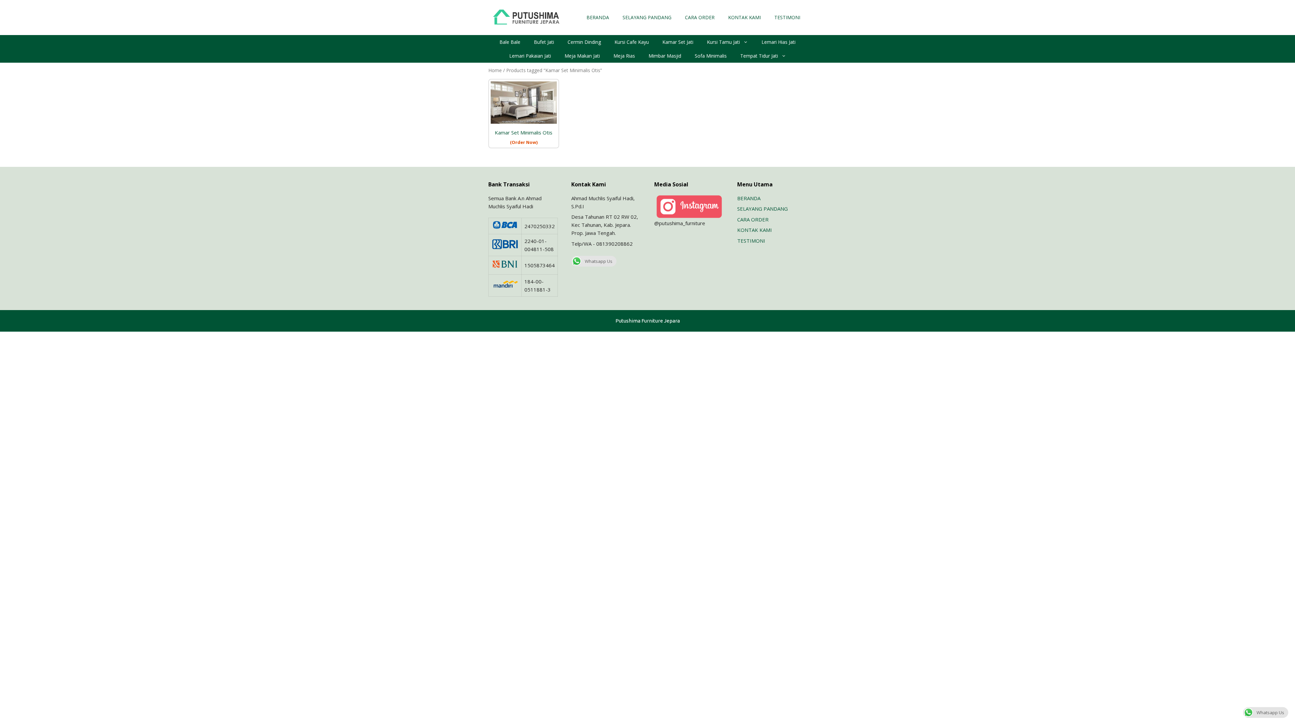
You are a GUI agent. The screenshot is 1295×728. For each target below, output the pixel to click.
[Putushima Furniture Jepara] (527, 16)
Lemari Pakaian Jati (530, 56)
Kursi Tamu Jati (723, 42)
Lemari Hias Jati (778, 42)
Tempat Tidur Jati (759, 56)
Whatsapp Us (598, 261)
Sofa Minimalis (711, 56)
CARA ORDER (700, 17)
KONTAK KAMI (744, 17)
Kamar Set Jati (677, 42)
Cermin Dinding (584, 42)
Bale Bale (509, 42)
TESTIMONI (787, 17)
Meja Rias (624, 56)
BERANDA (597, 17)
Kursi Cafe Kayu (631, 42)
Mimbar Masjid (665, 56)
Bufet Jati (544, 42)
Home (495, 70)
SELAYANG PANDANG (647, 17)
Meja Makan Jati (582, 56)
